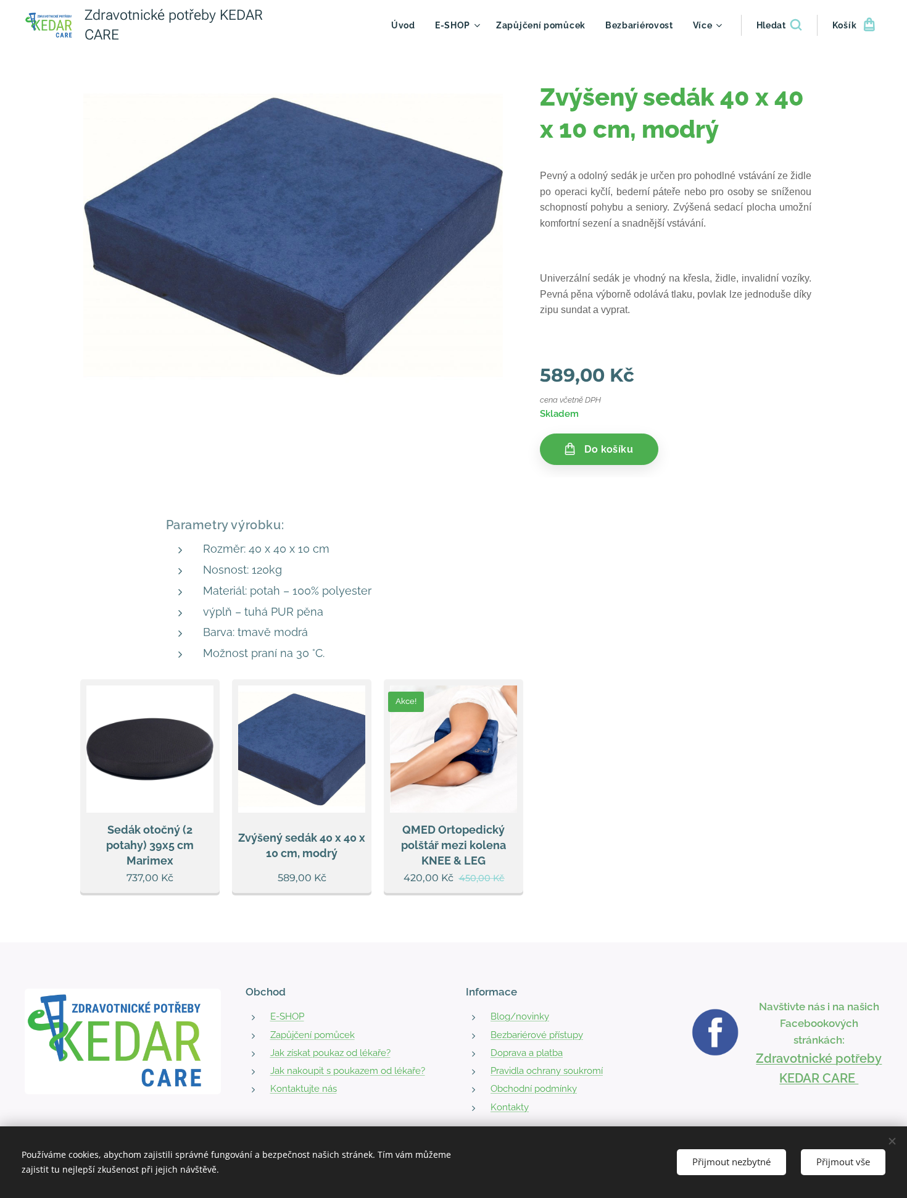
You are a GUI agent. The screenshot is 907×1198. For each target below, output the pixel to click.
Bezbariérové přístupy (537, 1035)
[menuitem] (406, 25)
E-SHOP (287, 1016)
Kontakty (510, 1107)
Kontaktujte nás (303, 1088)
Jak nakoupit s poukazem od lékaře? (347, 1070)
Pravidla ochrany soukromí (547, 1070)
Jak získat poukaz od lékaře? (330, 1052)
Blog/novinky (520, 1016)
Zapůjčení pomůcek (312, 1035)
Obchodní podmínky (534, 1088)
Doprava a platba (527, 1052)
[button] (779, 25)
